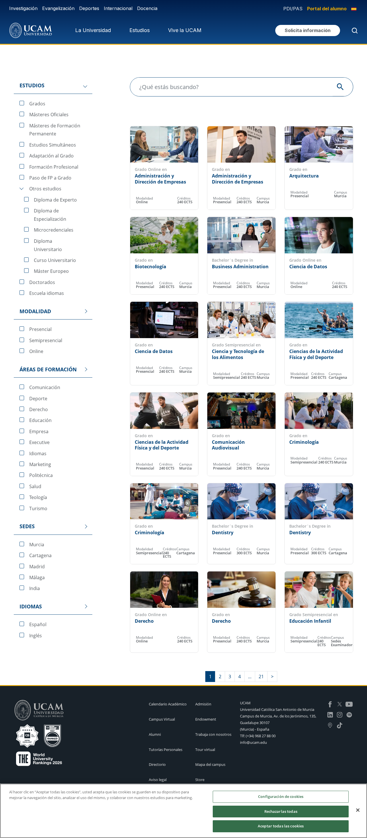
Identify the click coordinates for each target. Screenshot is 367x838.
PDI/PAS (292, 8)
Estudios (31, 85)
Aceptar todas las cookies (281, 826)
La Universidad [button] (93, 30)
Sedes (27, 526)
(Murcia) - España (254, 729)
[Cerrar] (358, 810)
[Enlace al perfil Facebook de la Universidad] (330, 704)
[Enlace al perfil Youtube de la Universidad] (349, 704)
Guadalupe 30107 (255, 722)
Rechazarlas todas (280, 811)
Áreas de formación (48, 369)
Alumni (155, 734)
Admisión (203, 704)
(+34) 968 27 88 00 (261, 735)
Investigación (23, 8)
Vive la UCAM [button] (185, 30)
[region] (183, 811)
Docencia (147, 8)
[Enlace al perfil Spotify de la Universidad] (349, 714)
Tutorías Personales (165, 749)
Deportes (89, 8)
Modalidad (35, 311)
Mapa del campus (210, 764)
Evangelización (58, 8)
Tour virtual (205, 749)
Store (199, 779)
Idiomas (30, 606)
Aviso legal (158, 779)
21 (261, 676)
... (249, 676)
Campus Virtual (162, 719)
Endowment (205, 719)
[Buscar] (353, 30)
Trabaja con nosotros (213, 734)
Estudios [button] (139, 30)
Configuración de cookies (280, 796)
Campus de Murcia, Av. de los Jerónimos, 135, (278, 716)
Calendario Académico (168, 704)
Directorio (157, 764)
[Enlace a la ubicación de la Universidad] (330, 725)
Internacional (118, 8)
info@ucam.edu (253, 742)
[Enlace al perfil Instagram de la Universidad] (339, 714)
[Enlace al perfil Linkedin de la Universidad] (330, 714)
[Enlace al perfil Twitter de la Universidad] (339, 704)
